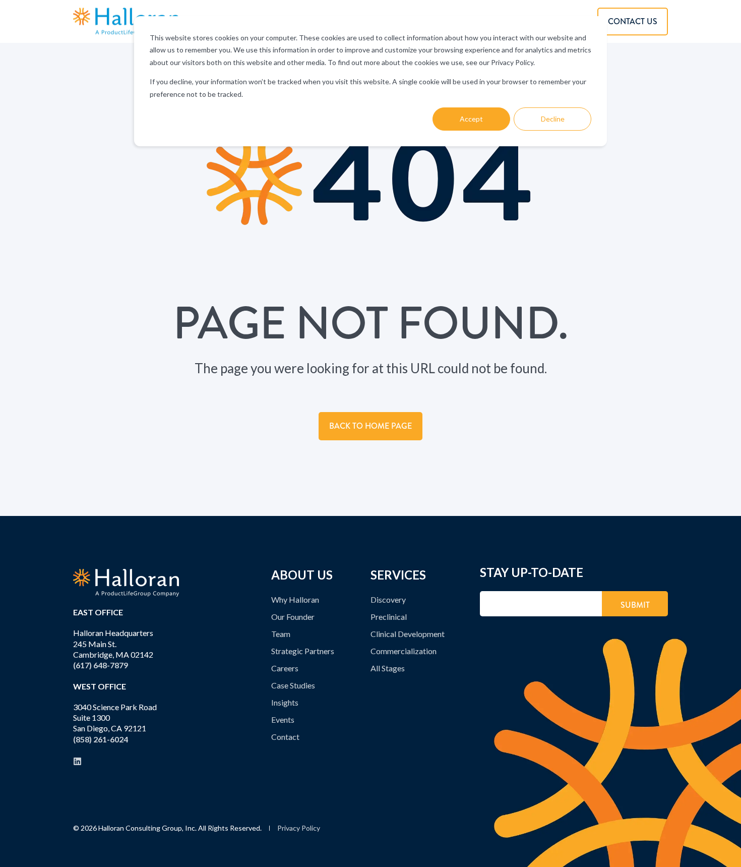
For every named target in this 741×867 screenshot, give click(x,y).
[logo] (126, 583)
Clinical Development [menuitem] (408, 634)
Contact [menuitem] (285, 736)
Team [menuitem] (280, 634)
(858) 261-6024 (100, 739)
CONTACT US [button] (632, 21)
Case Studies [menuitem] (293, 685)
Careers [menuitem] (284, 668)
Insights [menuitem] (284, 702)
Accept (471, 118)
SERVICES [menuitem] (398, 575)
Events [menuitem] (282, 719)
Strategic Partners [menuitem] (302, 651)
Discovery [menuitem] (388, 599)
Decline (553, 118)
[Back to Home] (126, 21)
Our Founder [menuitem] (293, 616)
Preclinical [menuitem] (389, 616)
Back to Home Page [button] (370, 426)
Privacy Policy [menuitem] (298, 828)
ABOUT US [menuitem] (302, 575)
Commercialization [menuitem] (404, 651)
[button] (723, 849)
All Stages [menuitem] (388, 668)
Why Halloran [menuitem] (295, 599)
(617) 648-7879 (100, 665)
